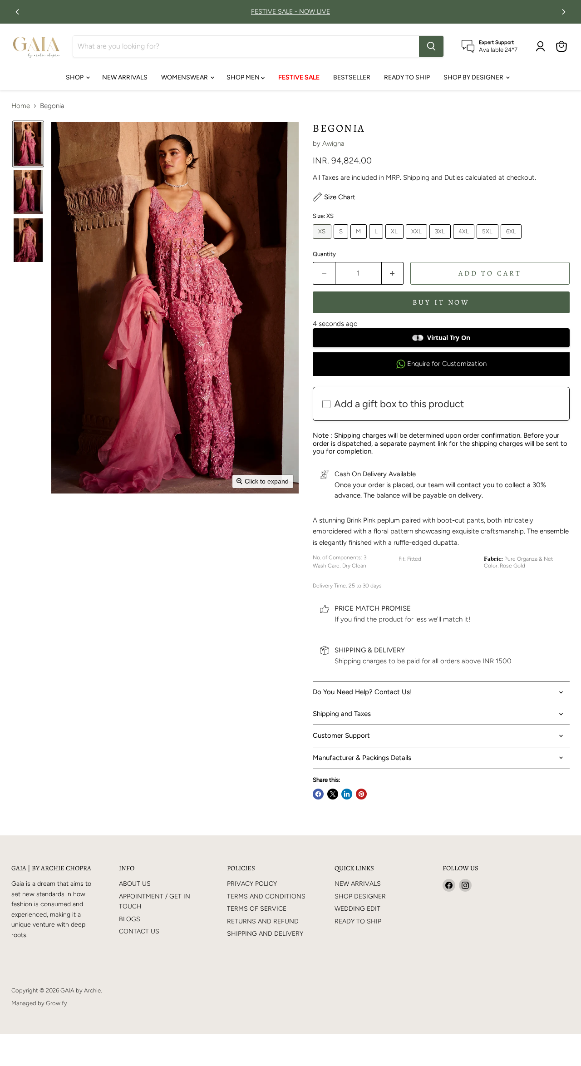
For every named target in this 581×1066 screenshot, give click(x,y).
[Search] (431, 46)
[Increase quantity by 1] (393, 273)
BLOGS (129, 919)
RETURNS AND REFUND (263, 921)
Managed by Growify (39, 1003)
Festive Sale (299, 77)
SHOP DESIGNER (360, 896)
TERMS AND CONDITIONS (266, 896)
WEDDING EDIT (357, 909)
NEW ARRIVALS (125, 77)
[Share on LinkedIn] (346, 794)
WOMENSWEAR (185, 77)
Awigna (333, 143)
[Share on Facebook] (318, 794)
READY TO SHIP (407, 77)
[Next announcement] (564, 12)
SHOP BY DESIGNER (474, 77)
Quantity (324, 254)
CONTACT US (139, 931)
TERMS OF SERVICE (256, 909)
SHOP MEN (243, 77)
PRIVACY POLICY (252, 884)
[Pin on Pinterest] (361, 794)
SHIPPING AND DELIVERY (265, 934)
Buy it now (441, 302)
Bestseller (351, 77)
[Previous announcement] (17, 12)
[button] (28, 144)
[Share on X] (332, 794)
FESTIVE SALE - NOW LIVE (290, 11)
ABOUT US (135, 884)
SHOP (75, 77)
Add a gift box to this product (399, 404)
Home (20, 106)
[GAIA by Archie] (36, 46)
